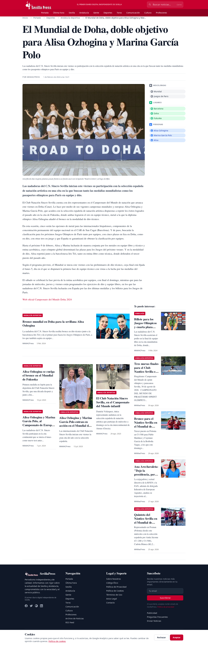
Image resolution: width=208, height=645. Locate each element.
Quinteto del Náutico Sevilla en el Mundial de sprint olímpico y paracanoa (145, 522)
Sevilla (72, 12)
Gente (96, 12)
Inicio (25, 17)
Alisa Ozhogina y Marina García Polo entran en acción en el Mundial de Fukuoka (75, 423)
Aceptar (176, 637)
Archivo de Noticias (75, 618)
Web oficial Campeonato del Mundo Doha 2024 (47, 299)
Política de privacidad (165, 607)
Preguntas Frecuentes (157, 617)
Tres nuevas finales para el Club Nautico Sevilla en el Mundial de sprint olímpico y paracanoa (146, 373)
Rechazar (161, 637)
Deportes (108, 12)
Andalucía (84, 12)
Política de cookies (57, 641)
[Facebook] (26, 605)
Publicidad (152, 613)
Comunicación (133, 12)
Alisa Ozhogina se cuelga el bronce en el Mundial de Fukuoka (38, 375)
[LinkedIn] (41, 605)
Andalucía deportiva (70, 17)
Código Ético (112, 582)
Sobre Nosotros (113, 579)
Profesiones (161, 12)
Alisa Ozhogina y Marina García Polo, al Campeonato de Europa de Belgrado (38, 423)
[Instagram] (36, 605)
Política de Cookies (115, 590)
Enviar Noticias (154, 621)
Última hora (58, 12)
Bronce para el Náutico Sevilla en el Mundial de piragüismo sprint (145, 424)
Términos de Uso (114, 594)
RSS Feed (70, 622)
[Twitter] (31, 605)
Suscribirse (165, 597)
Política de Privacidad (116, 586)
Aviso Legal (111, 598)
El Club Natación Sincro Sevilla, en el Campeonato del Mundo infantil (112, 402)
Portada (45, 12)
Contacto (110, 602)
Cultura (147, 12)
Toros (119, 12)
